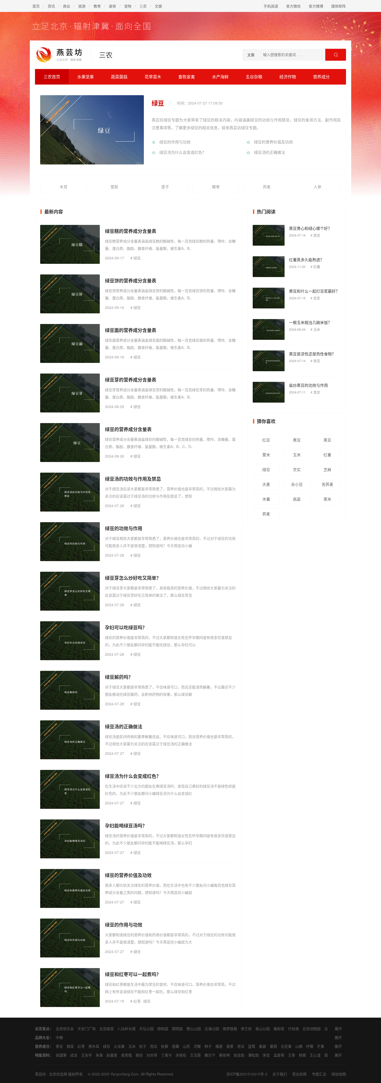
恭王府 (246, 1028)
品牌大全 (42, 1037)
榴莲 (219, 1046)
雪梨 (114, 186)
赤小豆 (297, 484)
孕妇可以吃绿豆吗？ (126, 627)
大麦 (266, 484)
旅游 (82, 6)
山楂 (298, 1046)
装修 (112, 6)
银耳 (70, 1046)
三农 (143, 6)
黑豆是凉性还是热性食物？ (312, 353)
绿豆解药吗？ (119, 677)
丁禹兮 (166, 1055)
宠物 (127, 6)
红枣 (137, 1001)
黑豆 (316, 235)
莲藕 (175, 1046)
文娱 (158, 6)
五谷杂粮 (254, 77)
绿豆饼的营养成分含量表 (130, 280)
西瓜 (153, 1046)
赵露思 (112, 1055)
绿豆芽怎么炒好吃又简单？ (133, 578)
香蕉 (230, 1046)
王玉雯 (195, 1055)
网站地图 (338, 1074)
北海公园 (211, 1028)
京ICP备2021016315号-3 (246, 1074)
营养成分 (321, 77)
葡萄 (273, 1046)
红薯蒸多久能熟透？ (306, 259)
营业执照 (299, 1074)
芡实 (297, 469)
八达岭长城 (126, 1028)
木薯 (266, 499)
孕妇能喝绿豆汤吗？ (126, 825)
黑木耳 (93, 1046)
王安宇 (86, 1055)
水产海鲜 (220, 77)
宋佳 (266, 1055)
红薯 (316, 266)
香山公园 (262, 1028)
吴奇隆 (126, 1055)
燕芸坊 (40, 1074)
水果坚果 (85, 77)
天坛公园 (146, 1028)
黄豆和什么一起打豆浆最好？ (314, 291)
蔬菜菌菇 (119, 77)
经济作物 (287, 77)
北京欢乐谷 (65, 1028)
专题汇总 (319, 1074)
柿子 (208, 1046)
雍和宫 (278, 1028)
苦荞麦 (327, 484)
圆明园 (177, 1028)
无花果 (286, 1046)
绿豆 (137, 257)
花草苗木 (153, 77)
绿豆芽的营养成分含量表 (130, 379)
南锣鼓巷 (230, 1028)
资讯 (51, 6)
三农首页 (52, 77)
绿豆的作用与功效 (174, 141)
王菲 (291, 1055)
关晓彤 (180, 1055)
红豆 (266, 440)
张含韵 (239, 1055)
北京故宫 (106, 1028)
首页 (36, 6)
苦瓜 (240, 1046)
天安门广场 (86, 1028)
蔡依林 (224, 1055)
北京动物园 (311, 1028)
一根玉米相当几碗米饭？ (310, 322)
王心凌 (315, 1055)
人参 (317, 186)
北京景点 (42, 1028)
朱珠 (99, 1055)
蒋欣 (139, 1055)
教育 (97, 6)
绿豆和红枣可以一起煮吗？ (133, 974)
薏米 (266, 454)
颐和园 (162, 1028)
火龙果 (119, 1046)
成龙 (73, 1055)
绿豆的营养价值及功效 (273, 141)
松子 (142, 1046)
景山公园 (193, 1028)
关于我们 (279, 1074)
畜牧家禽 (186, 77)
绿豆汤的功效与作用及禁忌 (133, 478)
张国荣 (61, 1055)
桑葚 (262, 1046)
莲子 (165, 186)
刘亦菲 (151, 1055)
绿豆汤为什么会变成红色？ (182, 152)
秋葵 (164, 1046)
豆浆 (316, 297)
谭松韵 (253, 1055)
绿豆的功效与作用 (123, 528)
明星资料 (42, 1055)
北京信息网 (58, 1074)
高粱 (297, 499)
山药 (186, 1046)
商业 (66, 6)
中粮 (59, 1037)
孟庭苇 (278, 1055)
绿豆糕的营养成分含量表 (130, 231)
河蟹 (197, 1046)
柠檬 (309, 1046)
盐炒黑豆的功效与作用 (308, 385)
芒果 (320, 1046)
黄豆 (297, 440)
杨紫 (302, 1055)
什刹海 (293, 1028)
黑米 (327, 499)
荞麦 (267, 186)
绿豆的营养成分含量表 (128, 429)
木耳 (63, 186)
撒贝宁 (209, 1055)
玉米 (316, 329)
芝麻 (327, 469)
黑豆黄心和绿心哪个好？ (310, 228)
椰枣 (216, 186)
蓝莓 (251, 1046)
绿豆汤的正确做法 (269, 152)
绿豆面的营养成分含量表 (130, 330)
